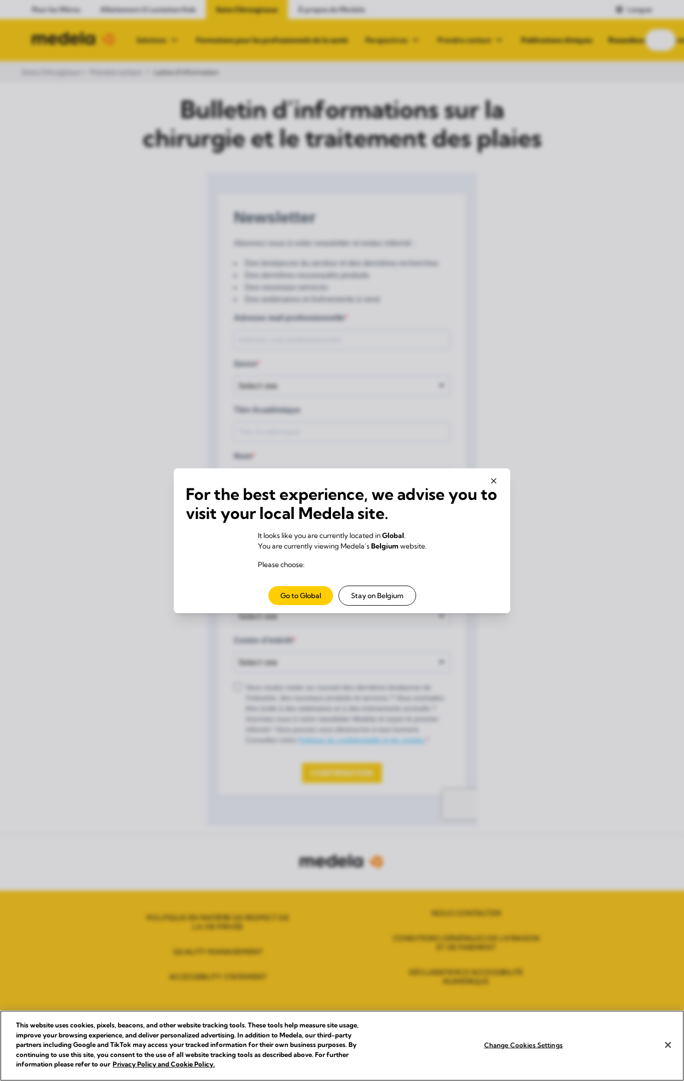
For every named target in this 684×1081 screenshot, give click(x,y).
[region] (342, 1045)
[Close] (668, 1045)
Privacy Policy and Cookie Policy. (164, 1064)
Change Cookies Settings (523, 1044)
